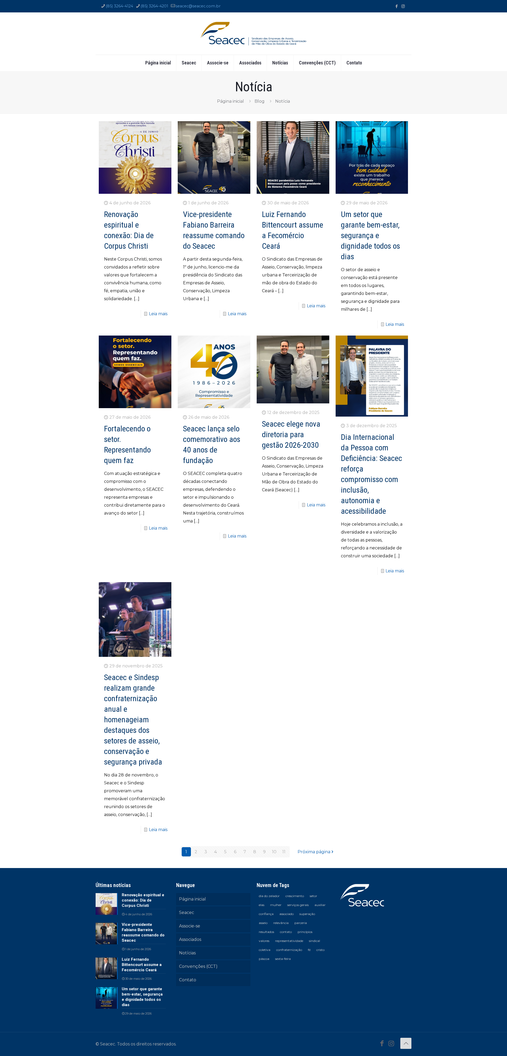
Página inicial (230, 101)
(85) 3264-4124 (119, 6)
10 (274, 851)
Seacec (186, 912)
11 (283, 851)
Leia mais (158, 313)
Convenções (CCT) (198, 966)
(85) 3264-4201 (154, 6)
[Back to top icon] (405, 1043)
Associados (190, 939)
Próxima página (314, 851)
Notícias (187, 952)
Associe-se (189, 925)
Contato (187, 979)
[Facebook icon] (396, 6)
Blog (260, 101)
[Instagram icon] (403, 6)
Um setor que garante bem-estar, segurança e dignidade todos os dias (370, 235)
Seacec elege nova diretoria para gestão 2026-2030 (291, 434)
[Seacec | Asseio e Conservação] (253, 33)
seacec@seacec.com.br (198, 6)
